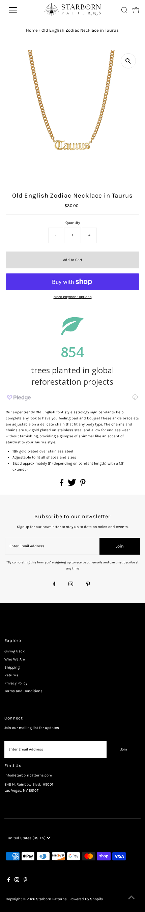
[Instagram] (71, 585)
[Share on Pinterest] (83, 484)
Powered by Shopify (86, 899)
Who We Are (14, 659)
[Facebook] (54, 585)
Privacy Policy (15, 683)
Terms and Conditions (23, 691)
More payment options (73, 297)
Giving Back (14, 651)
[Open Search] (124, 10)
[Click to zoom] (128, 60)
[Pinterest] (88, 585)
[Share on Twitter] (72, 484)
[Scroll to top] (131, 898)
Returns (11, 675)
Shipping (12, 667)
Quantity (72, 222)
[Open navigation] (20, 10)
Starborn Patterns (51, 899)
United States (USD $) (27, 838)
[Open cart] (136, 10)
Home (32, 30)
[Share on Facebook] (62, 484)
